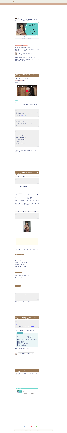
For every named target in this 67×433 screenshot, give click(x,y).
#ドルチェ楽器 (29, 323)
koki (15, 396)
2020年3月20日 (27, 182)
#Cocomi (31, 113)
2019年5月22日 (32, 326)
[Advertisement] (26, 11)
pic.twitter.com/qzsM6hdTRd (19, 180)
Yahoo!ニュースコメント (20, 125)
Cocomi (17, 396)
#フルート (33, 323)
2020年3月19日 (23, 115)
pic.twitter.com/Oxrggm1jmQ (20, 324)
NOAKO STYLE (17, 1)
